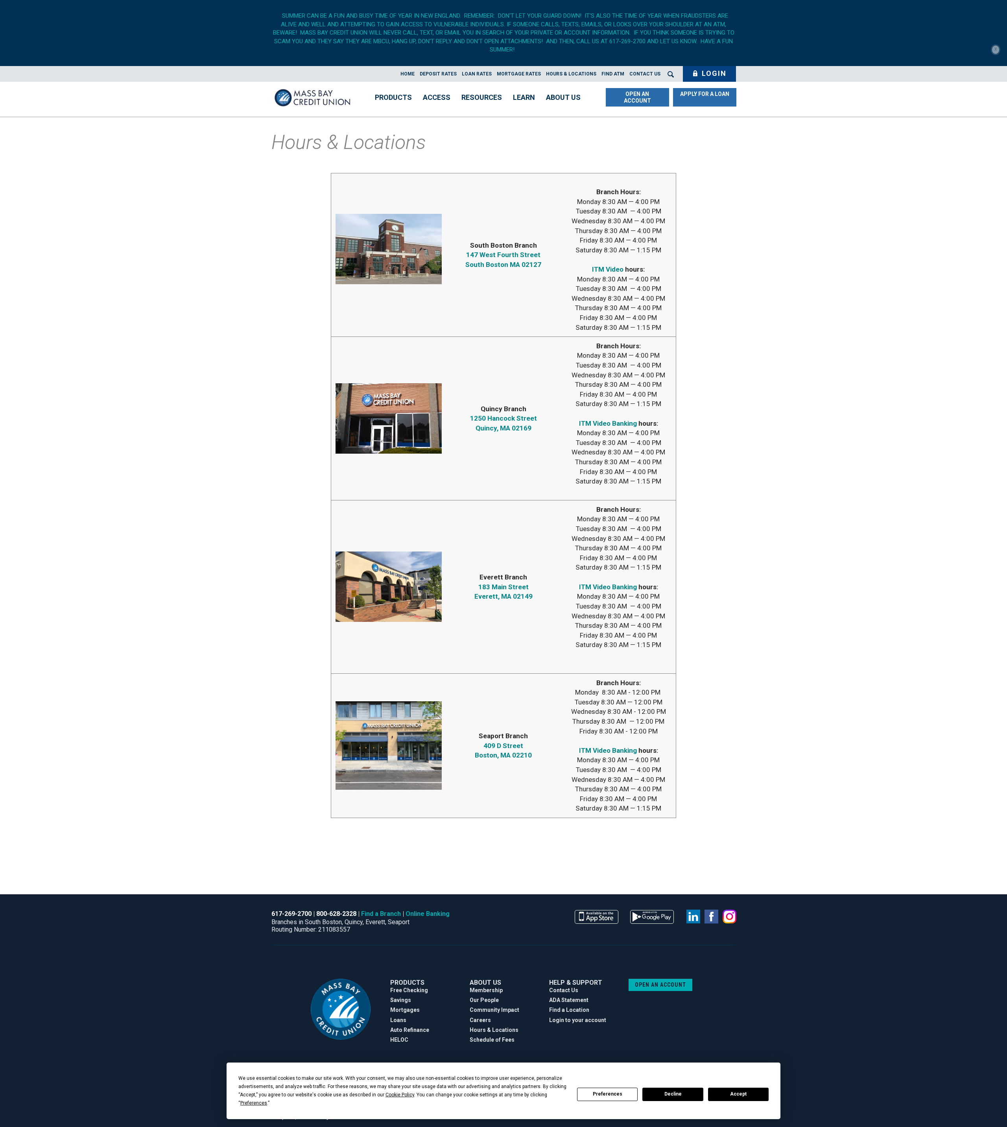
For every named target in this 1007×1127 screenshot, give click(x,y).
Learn (524, 97)
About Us (563, 97)
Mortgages (405, 1010)
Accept (738, 1094)
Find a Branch (381, 913)
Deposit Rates (438, 74)
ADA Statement (568, 1000)
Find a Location (569, 1010)
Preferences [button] (253, 1103)
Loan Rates (477, 74)
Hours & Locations (571, 74)
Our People (484, 1000)
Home (407, 74)
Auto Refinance (409, 1030)
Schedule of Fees (492, 1040)
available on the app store (596, 917)
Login (714, 73)
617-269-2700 (291, 913)
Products (393, 97)
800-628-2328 (336, 913)
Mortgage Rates (519, 74)
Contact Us (644, 74)
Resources (481, 97)
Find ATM (612, 74)
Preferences (607, 1094)
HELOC (399, 1040)
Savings (400, 1000)
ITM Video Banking (608, 423)
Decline (673, 1094)
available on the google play (652, 917)
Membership (486, 990)
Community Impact (494, 1010)
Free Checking (409, 990)
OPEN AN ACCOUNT (637, 97)
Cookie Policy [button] (399, 1095)
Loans (398, 1020)
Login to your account (577, 1020)
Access (436, 97)
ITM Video (607, 269)
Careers (480, 1020)
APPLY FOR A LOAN (704, 94)
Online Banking (428, 913)
